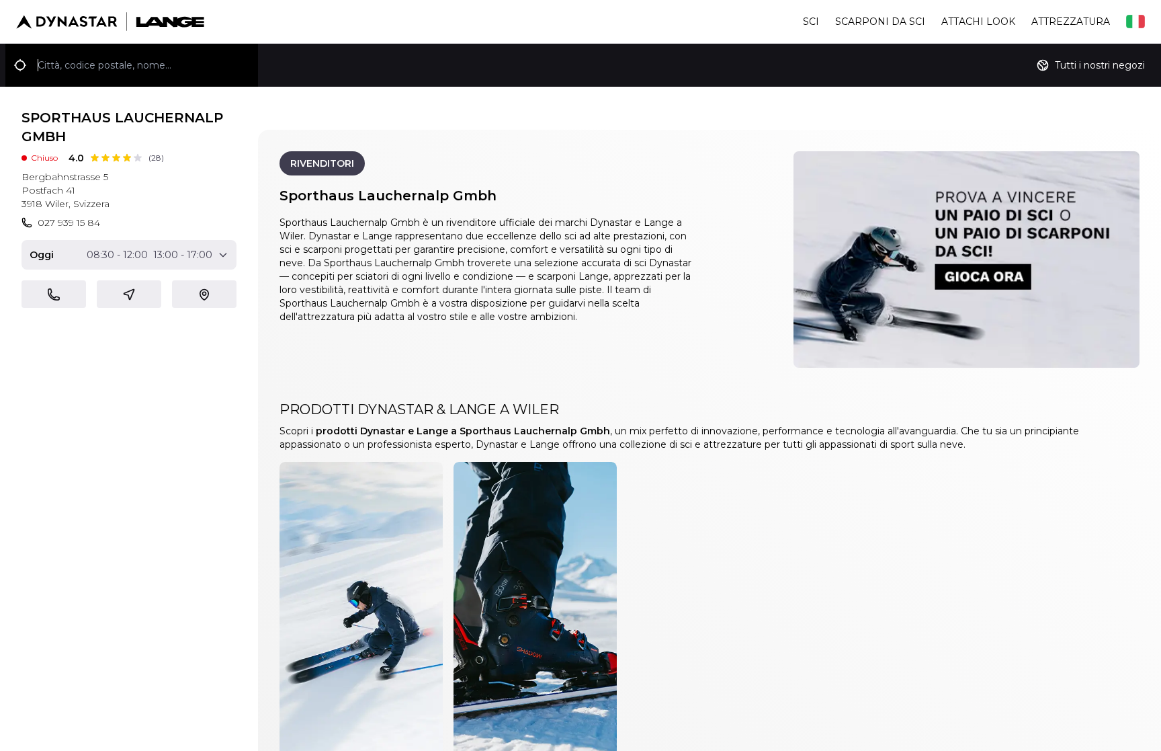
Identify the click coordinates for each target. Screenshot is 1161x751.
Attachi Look (978, 21)
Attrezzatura (1070, 21)
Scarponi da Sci (880, 21)
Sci (811, 21)
